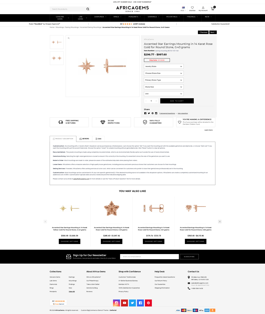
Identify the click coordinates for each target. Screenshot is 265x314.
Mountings (171, 17)
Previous (45, 221)
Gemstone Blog (92, 288)
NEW (207, 17)
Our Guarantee (160, 284)
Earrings (152, 17)
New (70, 288)
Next (220, 221)
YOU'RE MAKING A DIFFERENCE (197, 119)
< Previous (203, 32)
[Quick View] (67, 218)
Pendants (133, 17)
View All (72, 291)
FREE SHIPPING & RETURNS (72, 122)
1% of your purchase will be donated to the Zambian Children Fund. (198, 123)
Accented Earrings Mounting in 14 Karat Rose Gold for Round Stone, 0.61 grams (153, 229)
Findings (191, 17)
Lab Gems (80, 18)
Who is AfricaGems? (93, 277)
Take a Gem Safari (92, 284)
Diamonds (99, 17)
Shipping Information (162, 288)
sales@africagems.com (81, 179)
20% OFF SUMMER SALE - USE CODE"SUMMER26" (132, 2)
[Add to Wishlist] (72, 218)
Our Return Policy (161, 281)
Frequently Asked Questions (165, 277)
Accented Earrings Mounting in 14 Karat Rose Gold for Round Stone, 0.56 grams (195, 229)
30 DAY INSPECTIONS (114, 122)
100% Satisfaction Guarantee (129, 288)
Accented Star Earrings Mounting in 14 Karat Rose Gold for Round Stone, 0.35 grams (111, 229)
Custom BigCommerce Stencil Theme (94, 310)
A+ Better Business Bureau (128, 281)
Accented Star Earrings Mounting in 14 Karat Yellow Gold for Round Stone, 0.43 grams (69, 229)
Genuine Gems (60, 18)
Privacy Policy (123, 291)
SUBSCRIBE (189, 257)
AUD (182, 10)
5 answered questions (167, 113)
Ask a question (183, 113)
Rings (116, 17)
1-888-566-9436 (197, 288)
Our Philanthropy (92, 281)
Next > (213, 32)
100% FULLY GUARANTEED (155, 122)
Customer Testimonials (127, 277)
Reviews (89, 291)
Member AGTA (124, 284)
